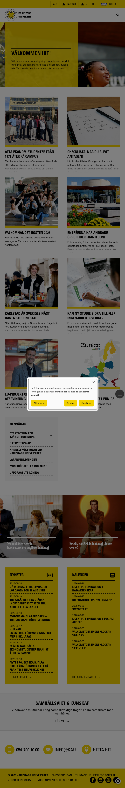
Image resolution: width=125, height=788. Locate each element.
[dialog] (62, 394)
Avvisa (70, 403)
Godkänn (86, 403)
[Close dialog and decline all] (93, 381)
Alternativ (39, 403)
